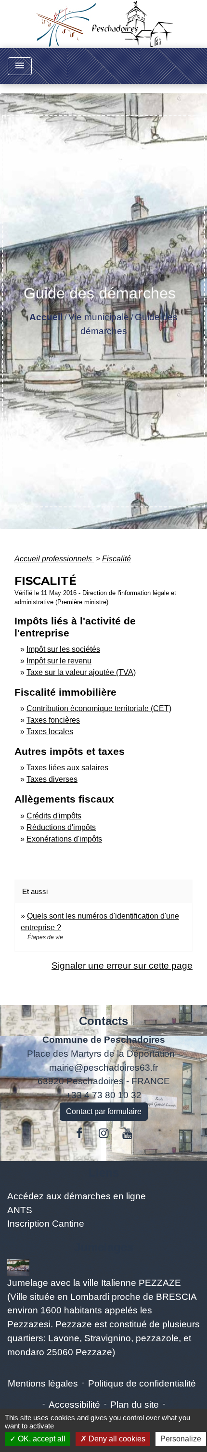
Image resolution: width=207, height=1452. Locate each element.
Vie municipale (98, 317)
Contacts (103, 1020)
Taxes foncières (53, 720)
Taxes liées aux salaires (67, 768)
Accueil (46, 317)
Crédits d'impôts (53, 816)
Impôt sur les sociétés (63, 649)
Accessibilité (74, 1405)
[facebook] (80, 1133)
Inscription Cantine (45, 1224)
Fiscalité (116, 559)
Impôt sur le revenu (58, 661)
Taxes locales (49, 731)
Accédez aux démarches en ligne (76, 1196)
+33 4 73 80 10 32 (104, 1095)
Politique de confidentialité (142, 1383)
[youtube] (127, 1133)
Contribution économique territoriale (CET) (98, 708)
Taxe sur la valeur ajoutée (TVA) (81, 672)
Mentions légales (43, 1383)
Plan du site (134, 1405)
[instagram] (103, 1133)
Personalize (180, 1439)
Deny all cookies (116, 1439)
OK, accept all (40, 1439)
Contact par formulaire (104, 1111)
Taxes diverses (52, 779)
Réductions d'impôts (61, 827)
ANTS (19, 1210)
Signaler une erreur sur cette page (122, 965)
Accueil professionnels (54, 559)
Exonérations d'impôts (64, 839)
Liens (104, 1172)
